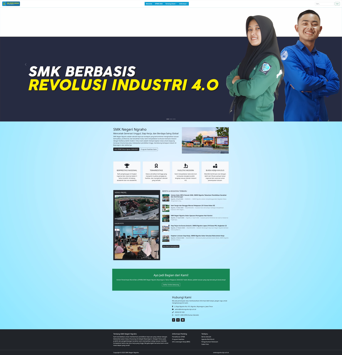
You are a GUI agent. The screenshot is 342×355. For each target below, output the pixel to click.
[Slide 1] (167, 119)
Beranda (149, 4)
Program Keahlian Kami (149, 149)
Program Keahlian (178, 339)
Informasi (182, 4)
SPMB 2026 (159, 4)
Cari (337, 4)
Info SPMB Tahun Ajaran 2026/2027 (126, 149)
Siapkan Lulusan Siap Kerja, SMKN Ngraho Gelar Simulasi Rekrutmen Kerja (197, 236)
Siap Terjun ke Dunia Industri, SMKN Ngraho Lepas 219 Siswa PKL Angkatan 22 (199, 226)
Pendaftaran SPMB (178, 337)
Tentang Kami (170, 4)
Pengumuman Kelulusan (209, 342)
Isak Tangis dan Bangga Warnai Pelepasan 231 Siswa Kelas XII (193, 206)
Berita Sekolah (206, 337)
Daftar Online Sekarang (171, 285)
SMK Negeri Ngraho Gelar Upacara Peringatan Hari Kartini (191, 216)
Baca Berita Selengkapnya (171, 246)
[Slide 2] (171, 119)
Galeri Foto (205, 344)
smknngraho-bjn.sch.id (221, 352)
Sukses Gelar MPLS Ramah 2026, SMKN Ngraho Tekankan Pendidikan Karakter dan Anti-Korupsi (199, 196)
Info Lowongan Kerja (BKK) (181, 342)
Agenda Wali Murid (207, 339)
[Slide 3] (174, 119)
